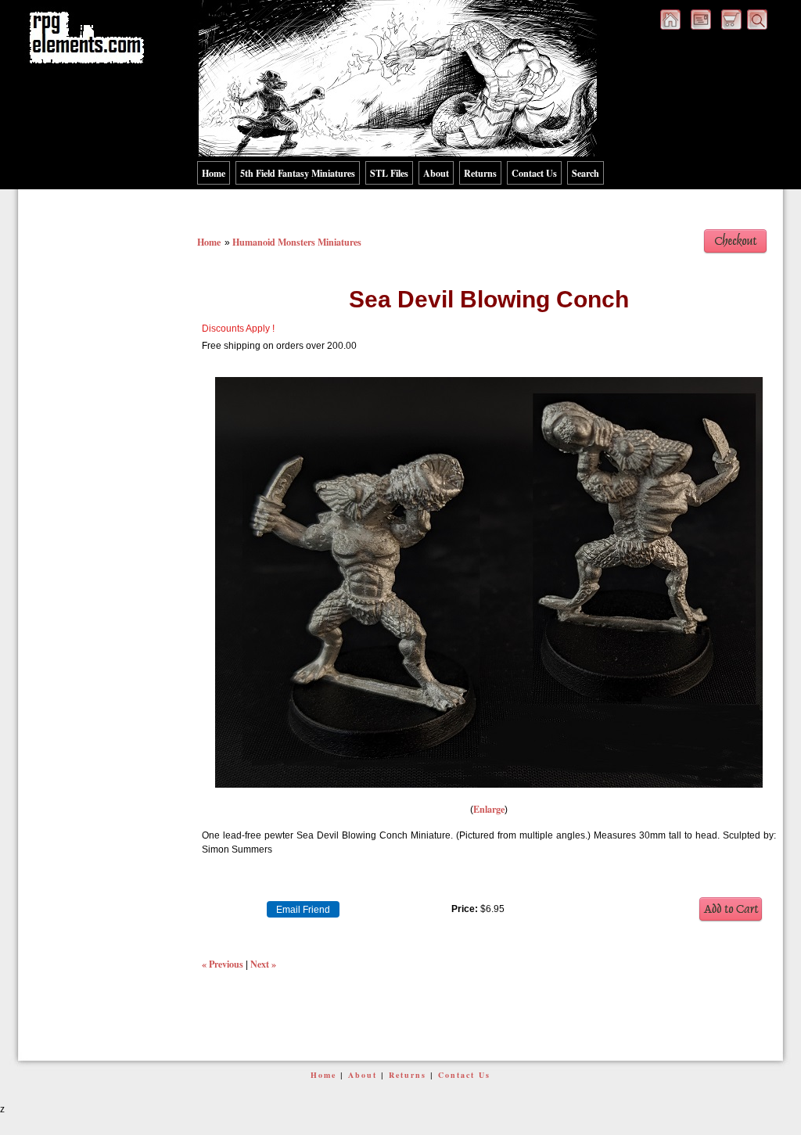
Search (585, 173)
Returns (480, 173)
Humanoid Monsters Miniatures (296, 242)
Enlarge (489, 809)
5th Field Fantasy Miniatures (297, 173)
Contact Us (534, 173)
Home (213, 173)
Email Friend (303, 909)
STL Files (389, 173)
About (436, 173)
